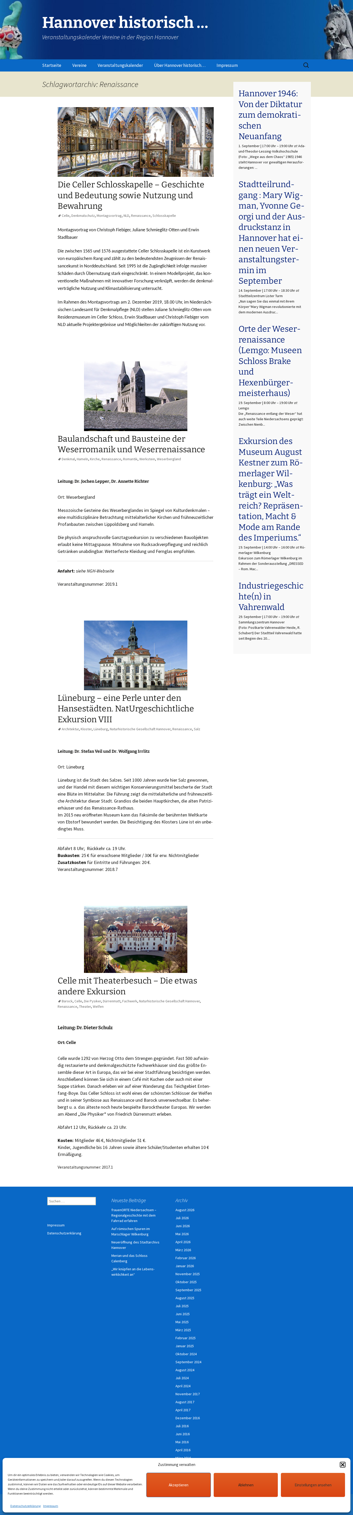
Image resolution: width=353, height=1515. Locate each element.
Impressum (50, 1506)
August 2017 (184, 1402)
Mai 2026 (182, 1234)
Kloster (86, 729)
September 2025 (188, 1290)
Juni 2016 (182, 1434)
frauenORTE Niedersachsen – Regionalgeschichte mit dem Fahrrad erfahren (133, 1215)
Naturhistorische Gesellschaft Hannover (140, 729)
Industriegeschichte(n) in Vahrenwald (271, 596)
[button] (342, 1464)
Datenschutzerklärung (25, 1506)
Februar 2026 (185, 1258)
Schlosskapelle (164, 215)
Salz (197, 729)
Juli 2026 (182, 1218)
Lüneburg (101, 729)
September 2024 (188, 1362)
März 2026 (183, 1250)
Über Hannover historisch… (179, 65)
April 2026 (182, 1242)
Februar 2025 (185, 1338)
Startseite (51, 65)
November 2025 (187, 1274)
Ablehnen (246, 1484)
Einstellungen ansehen (313, 1484)
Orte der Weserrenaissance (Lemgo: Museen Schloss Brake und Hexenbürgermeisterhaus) (270, 361)
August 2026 (184, 1210)
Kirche (95, 459)
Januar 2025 (184, 1346)
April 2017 (182, 1410)
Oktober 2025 (186, 1282)
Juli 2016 (182, 1426)
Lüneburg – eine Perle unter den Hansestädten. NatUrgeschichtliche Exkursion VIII (126, 708)
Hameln (82, 459)
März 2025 (183, 1330)
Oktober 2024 (186, 1354)
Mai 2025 (182, 1322)
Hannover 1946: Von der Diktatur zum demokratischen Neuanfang (270, 115)
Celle (66, 215)
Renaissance (141, 215)
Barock (67, 1001)
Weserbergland (169, 459)
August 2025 (184, 1298)
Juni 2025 (182, 1314)
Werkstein (147, 459)
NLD (126, 215)
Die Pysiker (92, 1001)
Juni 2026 (182, 1226)
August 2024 (184, 1370)
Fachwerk (129, 1001)
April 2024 (182, 1386)
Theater (85, 1006)
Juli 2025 (182, 1306)
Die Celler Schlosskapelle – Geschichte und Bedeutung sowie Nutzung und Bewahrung (131, 195)
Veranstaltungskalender (120, 65)
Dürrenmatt (111, 1001)
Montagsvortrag (109, 215)
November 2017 (187, 1394)
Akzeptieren (178, 1484)
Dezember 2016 (187, 1418)
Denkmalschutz (83, 215)
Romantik (130, 459)
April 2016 (182, 1450)
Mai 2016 (182, 1442)
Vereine (79, 65)
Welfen (98, 1006)
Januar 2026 (184, 1266)
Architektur (70, 729)
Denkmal (68, 459)
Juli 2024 (182, 1378)
